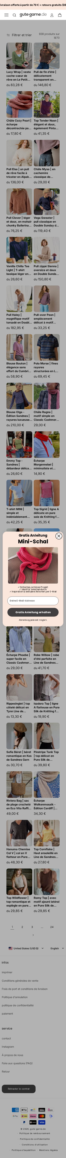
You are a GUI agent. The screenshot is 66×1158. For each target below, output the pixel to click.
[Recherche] (14, 15)
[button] (61, 15)
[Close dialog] (59, 536)
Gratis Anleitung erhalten (33, 612)
